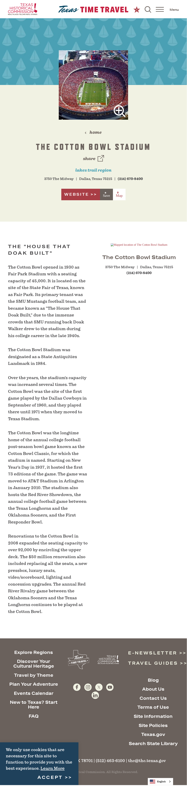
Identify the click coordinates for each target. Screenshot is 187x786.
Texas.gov (153, 734)
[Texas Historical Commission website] (22, 9)
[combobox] (160, 781)
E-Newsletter (152, 653)
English (161, 781)
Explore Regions (33, 652)
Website (76, 194)
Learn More (53, 768)
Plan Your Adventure (33, 684)
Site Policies (153, 725)
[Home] (93, 9)
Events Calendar (33, 693)
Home (96, 132)
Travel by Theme (33, 675)
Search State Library (153, 743)
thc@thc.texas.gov (147, 760)
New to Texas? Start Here (33, 704)
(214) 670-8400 (130, 179)
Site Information (153, 716)
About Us (153, 689)
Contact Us (153, 698)
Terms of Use (153, 707)
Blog (153, 680)
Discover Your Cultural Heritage (33, 663)
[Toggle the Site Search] (148, 9)
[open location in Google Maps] (139, 244)
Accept (50, 777)
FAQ (34, 716)
